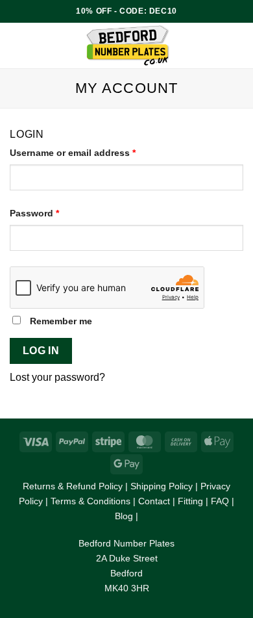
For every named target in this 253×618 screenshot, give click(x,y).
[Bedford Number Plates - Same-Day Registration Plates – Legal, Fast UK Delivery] (128, 45)
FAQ (220, 501)
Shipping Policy (161, 486)
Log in (41, 350)
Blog (124, 516)
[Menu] (17, 45)
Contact (154, 501)
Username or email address (92, 152)
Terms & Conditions (90, 501)
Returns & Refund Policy (73, 486)
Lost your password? (57, 377)
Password (54, 212)
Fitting (190, 501)
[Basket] (236, 45)
